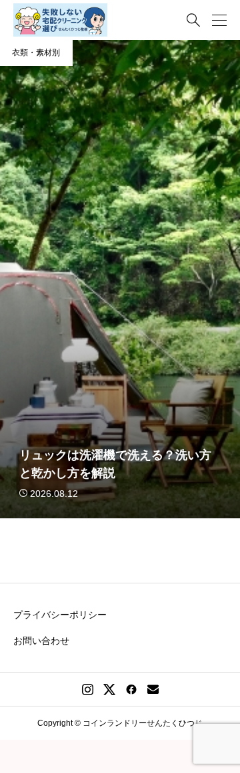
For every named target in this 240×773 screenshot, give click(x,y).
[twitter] (109, 689)
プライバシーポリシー (60, 614)
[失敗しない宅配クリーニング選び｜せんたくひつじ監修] (60, 20)
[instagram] (87, 689)
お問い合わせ (41, 640)
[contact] (153, 689)
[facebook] (131, 689)
